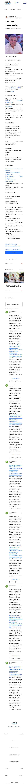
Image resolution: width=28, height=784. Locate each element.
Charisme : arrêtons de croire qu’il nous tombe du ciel (13, 285)
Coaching (13, 9)
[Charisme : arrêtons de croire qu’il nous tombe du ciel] (14, 277)
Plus (19, 9)
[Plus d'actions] (22, 17)
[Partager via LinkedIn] (12, 259)
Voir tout (21, 269)
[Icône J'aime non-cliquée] (9, 381)
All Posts (6, 9)
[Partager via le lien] (16, 259)
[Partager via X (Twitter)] (9, 259)
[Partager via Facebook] (6, 259)
